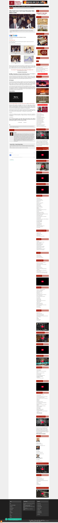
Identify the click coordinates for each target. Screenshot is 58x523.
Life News (38, 211)
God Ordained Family (40, 512)
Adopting (38, 241)
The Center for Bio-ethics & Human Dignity (42, 272)
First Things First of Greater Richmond (41, 294)
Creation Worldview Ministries (40, 122)
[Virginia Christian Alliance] (15, 3)
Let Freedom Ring (39, 374)
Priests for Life (38, 235)
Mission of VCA (43, 445)
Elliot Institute (38, 204)
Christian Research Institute (40, 479)
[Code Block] (19, 157)
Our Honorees (11, 506)
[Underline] (14, 157)
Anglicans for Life (39, 232)
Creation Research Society (40, 118)
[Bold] (12, 157)
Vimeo (34, 103)
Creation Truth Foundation (40, 121)
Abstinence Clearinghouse (40, 290)
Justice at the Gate (39, 373)
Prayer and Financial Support (12, 505)
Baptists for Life (39, 233)
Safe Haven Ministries (39, 256)
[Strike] (15, 157)
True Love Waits (39, 307)
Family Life (38, 400)
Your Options (38, 227)
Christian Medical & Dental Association (41, 264)
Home (10, 503)
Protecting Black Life (39, 223)
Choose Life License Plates (40, 202)
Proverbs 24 (37, 140)
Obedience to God (39, 508)
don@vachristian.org (38, 445)
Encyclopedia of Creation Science (41, 124)
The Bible (13, 6)
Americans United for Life (40, 200)
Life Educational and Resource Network (41, 209)
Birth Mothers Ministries (40, 244)
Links (10, 514)
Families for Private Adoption (40, 247)
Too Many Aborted (39, 224)
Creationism (39, 509)
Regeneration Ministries (40, 303)
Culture (15, 6)
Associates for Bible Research (40, 114)
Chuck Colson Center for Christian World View (42, 480)
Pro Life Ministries (34, 521)
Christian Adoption (39, 245)
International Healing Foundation (41, 296)
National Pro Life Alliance (40, 214)
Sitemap (11, 517)
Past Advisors (11, 512)
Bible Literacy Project (39, 313)
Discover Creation (39, 123)
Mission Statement (28, 6)
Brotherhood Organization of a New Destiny (42, 396)
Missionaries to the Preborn (40, 212)
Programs (31, 521)
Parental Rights (39, 408)
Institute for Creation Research (40, 125)
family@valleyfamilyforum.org (40, 453)
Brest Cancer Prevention (40, 263)
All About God (38, 312)
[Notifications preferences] (1, 521)
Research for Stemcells (39, 267)
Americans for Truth (39, 291)
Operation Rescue (39, 217)
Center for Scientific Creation (40, 115)
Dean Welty (13, 34)
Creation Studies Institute (40, 120)
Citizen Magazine (39, 370)
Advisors (10, 511)
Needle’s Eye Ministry (39, 406)
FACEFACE (38, 399)
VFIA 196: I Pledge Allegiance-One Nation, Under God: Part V (18, 103)
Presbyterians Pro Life (39, 234)
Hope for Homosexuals (39, 295)
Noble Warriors (38, 407)
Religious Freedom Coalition (40, 409)
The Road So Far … (38, 71)
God (10, 6)
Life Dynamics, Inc (39, 208)
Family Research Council (40, 401)
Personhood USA (39, 218)
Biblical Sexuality (39, 505)
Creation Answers (39, 116)
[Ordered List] (16, 157)
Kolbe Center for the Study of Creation (41, 126)
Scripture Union (39, 319)
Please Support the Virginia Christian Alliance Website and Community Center (22, 69)
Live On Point (38, 297)
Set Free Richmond (39, 305)
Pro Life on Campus (39, 221)
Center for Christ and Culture (40, 314)
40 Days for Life (39, 197)
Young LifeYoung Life (39, 413)
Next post (24, 122)
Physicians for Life (39, 266)
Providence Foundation (40, 376)
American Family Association (40, 394)
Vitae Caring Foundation (40, 226)
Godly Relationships (39, 511)
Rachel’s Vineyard (39, 255)
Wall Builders (38, 377)
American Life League (39, 199)
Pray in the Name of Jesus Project (41, 375)
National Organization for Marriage (41, 405)
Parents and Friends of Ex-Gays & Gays (41, 304)
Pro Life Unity (38, 222)
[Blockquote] (18, 157)
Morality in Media (39, 299)
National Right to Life (39, 215)
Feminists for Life (39, 205)
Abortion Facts (38, 198)
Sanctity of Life (39, 503)
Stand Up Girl (38, 306)
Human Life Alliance (39, 206)
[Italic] (13, 157)
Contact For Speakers (38, 521)
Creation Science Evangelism (40, 119)
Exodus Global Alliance (39, 293)
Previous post (20, 122)
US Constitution (23, 6)
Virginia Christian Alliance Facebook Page (42, 78)
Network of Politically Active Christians (41, 216)
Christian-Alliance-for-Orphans (40, 246)
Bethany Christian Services (40, 243)
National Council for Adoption (40, 249)
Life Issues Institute (39, 210)
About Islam (19, 6)
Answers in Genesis (39, 113)
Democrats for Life (39, 203)
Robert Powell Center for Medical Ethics (42, 270)
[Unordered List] (17, 157)
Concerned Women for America (40, 397)
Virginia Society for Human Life (40, 225)
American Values (39, 395)
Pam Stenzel (38, 302)
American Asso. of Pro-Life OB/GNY (41, 262)
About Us (11, 515)
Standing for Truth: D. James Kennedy (41, 371)
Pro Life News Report (39, 220)
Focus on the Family (39, 403)
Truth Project (38, 320)
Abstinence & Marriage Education (41, 289)
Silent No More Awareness (40, 257)
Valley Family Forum (12, 40)
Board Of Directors (12, 508)
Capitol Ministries (39, 369)
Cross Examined (39, 316)
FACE (37, 317)
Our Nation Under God (40, 506)
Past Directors (11, 509)
